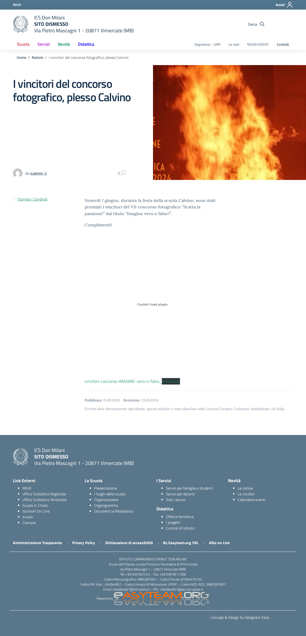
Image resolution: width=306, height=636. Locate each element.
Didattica (86, 44)
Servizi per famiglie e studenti (189, 488)
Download (171, 381)
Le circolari (246, 494)
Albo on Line (219, 543)
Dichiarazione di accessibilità (129, 543)
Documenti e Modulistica (113, 511)
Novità (64, 44)
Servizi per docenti (180, 494)
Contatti (283, 44)
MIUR (26, 488)
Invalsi (27, 517)
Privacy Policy (83, 543)
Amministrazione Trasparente (37, 543)
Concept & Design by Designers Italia (240, 617)
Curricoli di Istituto (180, 528)
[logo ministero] (20, 24)
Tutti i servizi (175, 499)
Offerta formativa (180, 516)
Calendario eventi (251, 499)
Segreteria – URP (207, 44)
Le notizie (245, 488)
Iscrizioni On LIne (35, 511)
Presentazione (105, 488)
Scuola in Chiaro (35, 505)
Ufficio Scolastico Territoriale (44, 499)
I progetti (173, 522)
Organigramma (106, 505)
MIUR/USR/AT (258, 44)
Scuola (23, 44)
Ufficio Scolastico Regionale (44, 494)
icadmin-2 (38, 173)
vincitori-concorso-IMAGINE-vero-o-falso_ (123, 381)
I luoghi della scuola (109, 494)
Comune (29, 522)
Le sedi (234, 44)
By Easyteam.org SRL (181, 543)
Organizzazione (106, 499)
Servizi (44, 44)
